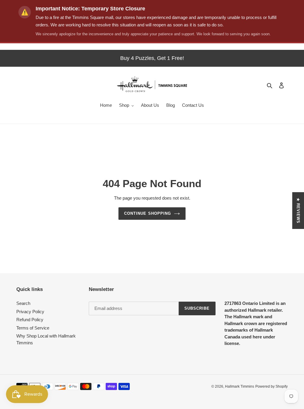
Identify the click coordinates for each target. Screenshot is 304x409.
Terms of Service (32, 327)
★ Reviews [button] (298, 210)
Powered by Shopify (271, 386)
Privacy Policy (30, 311)
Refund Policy (29, 319)
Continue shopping (147, 213)
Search (23, 303)
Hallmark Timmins (239, 386)
